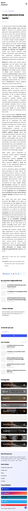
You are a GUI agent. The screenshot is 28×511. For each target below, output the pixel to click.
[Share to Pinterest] (13, 273)
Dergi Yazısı (6, 398)
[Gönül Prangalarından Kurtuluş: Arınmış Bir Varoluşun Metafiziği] (3, 299)
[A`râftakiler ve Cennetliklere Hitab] (3, 293)
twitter (5, 501)
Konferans (6, 411)
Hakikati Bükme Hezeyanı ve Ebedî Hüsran (16, 364)
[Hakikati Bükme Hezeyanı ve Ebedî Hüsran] (3, 365)
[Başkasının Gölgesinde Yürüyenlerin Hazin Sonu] (3, 372)
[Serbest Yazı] (14, 431)
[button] (20, 273)
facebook (6, 489)
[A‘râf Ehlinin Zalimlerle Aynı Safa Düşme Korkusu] (3, 286)
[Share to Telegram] (18, 273)
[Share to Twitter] (11, 273)
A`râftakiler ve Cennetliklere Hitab (17, 291)
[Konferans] (14, 411)
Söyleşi (5, 437)
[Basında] (14, 391)
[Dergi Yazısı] (14, 398)
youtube (4, 505)
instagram (6, 493)
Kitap (4, 405)
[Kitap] (14, 405)
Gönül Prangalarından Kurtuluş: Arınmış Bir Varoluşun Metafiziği (16, 298)
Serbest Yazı (6, 431)
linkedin (5, 497)
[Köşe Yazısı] (14, 418)
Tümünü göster (4, 282)
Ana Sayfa (4, 11)
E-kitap (3, 481)
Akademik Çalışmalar (9, 385)
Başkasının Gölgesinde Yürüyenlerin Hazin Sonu (16, 371)
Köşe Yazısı (11, 11)
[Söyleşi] (14, 437)
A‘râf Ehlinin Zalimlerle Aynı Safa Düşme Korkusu (16, 286)
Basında (5, 391)
